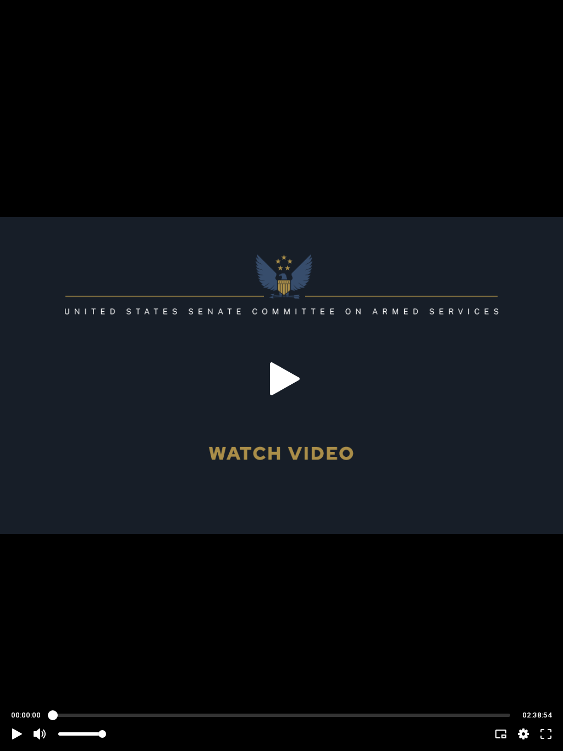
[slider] (281, 715)
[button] (17, 734)
